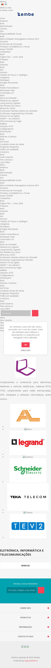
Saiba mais (25, 350)
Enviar (41, 590)
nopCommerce (31, 660)
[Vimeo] (35, 598)
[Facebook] (16, 598)
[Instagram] (22, 598)
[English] (7, 4)
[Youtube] (29, 598)
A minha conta (6, 10)
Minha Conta (5, 7)
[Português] (2, 4)
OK (25, 345)
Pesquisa (35, 313)
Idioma (3, 1)
